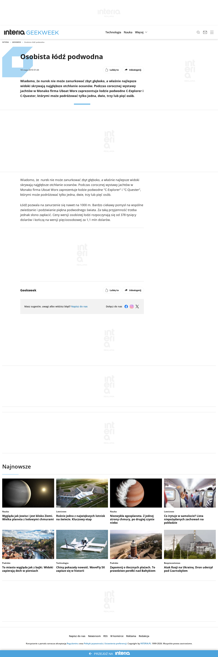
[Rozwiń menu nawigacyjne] (211, 32)
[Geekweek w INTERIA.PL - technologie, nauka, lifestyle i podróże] (42, 32)
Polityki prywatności (93, 643)
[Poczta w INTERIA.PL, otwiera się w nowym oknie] (205, 32)
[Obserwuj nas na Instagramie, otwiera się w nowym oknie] (131, 306)
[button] (113, 32)
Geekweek (16, 42)
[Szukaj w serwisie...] (198, 32)
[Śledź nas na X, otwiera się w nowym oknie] (137, 306)
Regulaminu (73, 643)
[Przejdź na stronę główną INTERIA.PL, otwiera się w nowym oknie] (14, 32)
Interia (5, 42)
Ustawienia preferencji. (115, 643)
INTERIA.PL (145, 643)
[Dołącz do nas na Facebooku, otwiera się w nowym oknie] (126, 306)
